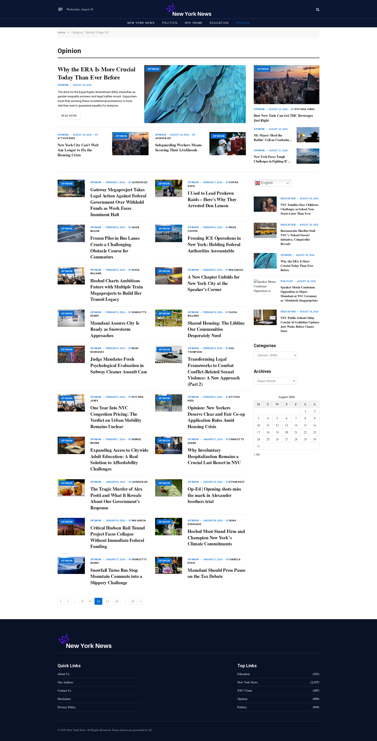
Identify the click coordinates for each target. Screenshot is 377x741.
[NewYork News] (188, 9)
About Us (63, 674)
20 (286, 432)
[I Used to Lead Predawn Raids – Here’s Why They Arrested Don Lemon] (168, 188)
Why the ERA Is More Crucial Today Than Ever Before (96, 73)
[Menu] (60, 9)
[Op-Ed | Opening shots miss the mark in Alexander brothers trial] (168, 487)
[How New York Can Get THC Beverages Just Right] (286, 84)
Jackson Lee (163, 138)
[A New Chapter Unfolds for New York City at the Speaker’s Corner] (168, 275)
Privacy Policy (67, 707)
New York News (141, 22)
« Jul (257, 454)
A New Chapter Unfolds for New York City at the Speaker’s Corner (214, 283)
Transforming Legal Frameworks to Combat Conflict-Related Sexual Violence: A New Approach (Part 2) (214, 371)
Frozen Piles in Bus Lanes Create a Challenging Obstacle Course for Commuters (115, 247)
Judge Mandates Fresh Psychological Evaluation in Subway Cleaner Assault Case (118, 365)
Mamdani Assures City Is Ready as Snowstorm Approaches (114, 329)
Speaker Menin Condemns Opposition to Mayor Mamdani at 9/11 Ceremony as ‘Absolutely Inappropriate (299, 294)
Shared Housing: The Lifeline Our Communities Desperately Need (216, 329)
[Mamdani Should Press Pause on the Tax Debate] (168, 565)
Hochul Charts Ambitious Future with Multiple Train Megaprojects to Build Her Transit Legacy (116, 289)
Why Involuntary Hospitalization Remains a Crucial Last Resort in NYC (214, 456)
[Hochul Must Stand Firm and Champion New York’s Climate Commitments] (168, 526)
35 (132, 601)
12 (116, 601)
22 (305, 432)
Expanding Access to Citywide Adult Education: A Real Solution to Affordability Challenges (119, 459)
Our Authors (65, 682)
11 (107, 601)
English (266, 183)
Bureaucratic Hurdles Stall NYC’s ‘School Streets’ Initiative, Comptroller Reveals (298, 237)
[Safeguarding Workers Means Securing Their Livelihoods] (227, 143)
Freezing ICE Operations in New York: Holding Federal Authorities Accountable (214, 244)
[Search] (317, 9)
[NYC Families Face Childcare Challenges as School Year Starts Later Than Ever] (265, 204)
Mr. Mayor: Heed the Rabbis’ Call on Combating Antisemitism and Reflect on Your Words (273, 137)
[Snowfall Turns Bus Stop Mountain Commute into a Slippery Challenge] (71, 565)
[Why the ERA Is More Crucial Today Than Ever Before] (195, 94)
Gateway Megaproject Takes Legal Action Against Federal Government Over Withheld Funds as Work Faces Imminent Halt (118, 202)
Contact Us (64, 690)
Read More (69, 115)
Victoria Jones (305, 109)
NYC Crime (193, 22)
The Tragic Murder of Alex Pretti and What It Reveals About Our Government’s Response (116, 498)
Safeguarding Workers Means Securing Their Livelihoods (178, 147)
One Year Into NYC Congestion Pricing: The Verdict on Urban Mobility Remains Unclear (116, 417)
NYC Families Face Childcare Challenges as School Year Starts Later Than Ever (299, 209)
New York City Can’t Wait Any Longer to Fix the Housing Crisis (78, 149)
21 (295, 432)
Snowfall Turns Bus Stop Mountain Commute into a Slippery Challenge (116, 576)
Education (219, 22)
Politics (170, 22)
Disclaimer (64, 699)
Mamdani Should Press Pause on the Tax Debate (216, 573)
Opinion (243, 22)
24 (258, 439)
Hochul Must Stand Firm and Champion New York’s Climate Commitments (216, 537)
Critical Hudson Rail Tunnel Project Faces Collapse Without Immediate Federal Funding (117, 537)
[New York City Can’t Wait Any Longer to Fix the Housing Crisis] (130, 143)
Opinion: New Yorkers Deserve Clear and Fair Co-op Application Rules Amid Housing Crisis (216, 417)
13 (286, 425)
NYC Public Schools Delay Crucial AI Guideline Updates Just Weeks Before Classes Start (300, 324)
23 (314, 432)
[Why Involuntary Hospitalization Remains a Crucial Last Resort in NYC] (168, 445)
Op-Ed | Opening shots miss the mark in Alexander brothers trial (214, 495)
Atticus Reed (66, 138)
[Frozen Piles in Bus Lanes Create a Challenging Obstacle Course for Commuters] (71, 233)
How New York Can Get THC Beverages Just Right (283, 118)
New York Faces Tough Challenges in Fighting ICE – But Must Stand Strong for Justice (273, 158)
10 (258, 425)
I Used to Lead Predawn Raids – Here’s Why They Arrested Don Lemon (212, 199)
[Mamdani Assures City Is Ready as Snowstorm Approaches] (71, 318)
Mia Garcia (236, 270)
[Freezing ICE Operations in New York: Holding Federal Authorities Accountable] (168, 233)
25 (267, 439)
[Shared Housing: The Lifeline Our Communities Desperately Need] (168, 318)
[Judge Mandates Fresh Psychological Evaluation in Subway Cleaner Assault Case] (71, 354)
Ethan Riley (237, 482)
